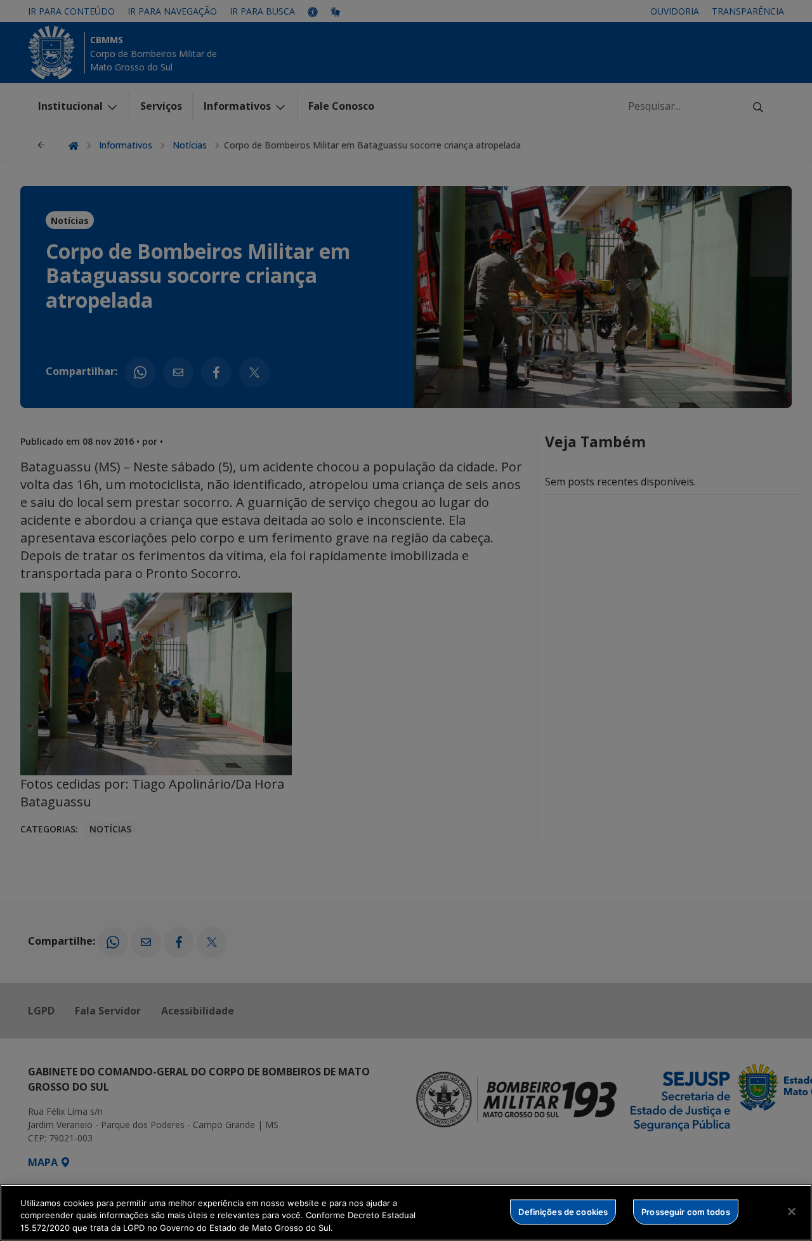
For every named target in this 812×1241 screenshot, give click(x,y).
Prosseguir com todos (685, 1211)
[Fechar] (792, 1211)
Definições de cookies (563, 1211)
